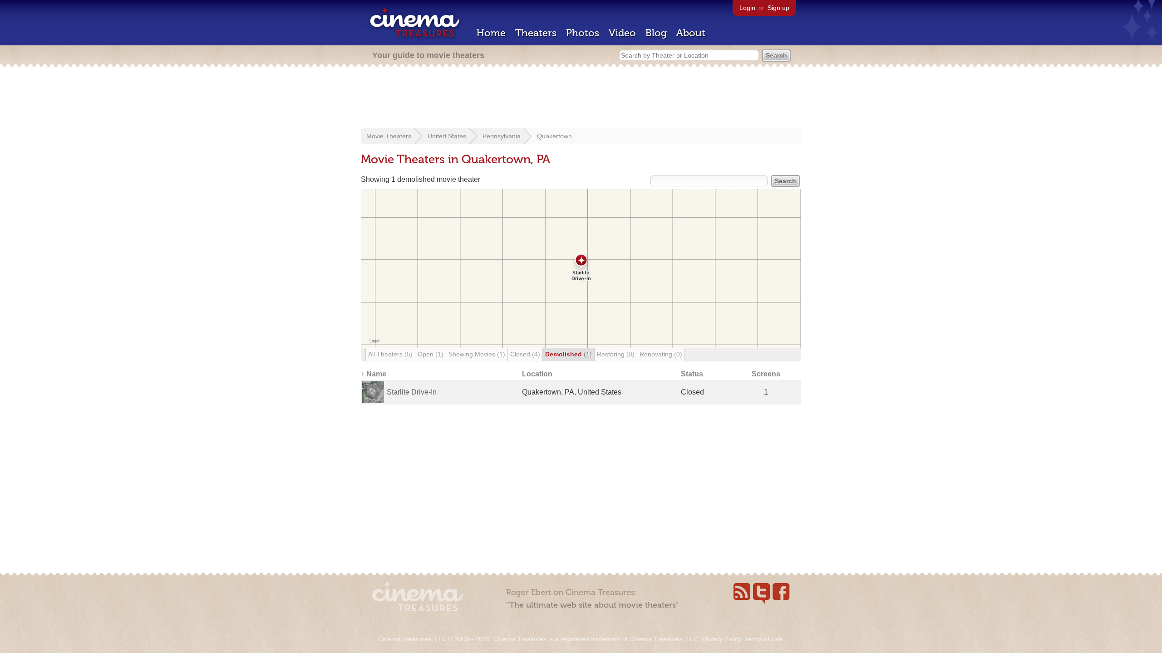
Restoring (616, 354)
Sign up (778, 7)
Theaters (535, 33)
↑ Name (373, 374)
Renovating (661, 354)
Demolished (568, 354)
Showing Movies (476, 354)
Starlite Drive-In (412, 392)
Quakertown (554, 136)
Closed (525, 354)
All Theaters (390, 354)
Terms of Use (763, 639)
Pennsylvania (502, 136)
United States (447, 136)
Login (747, 7)
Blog (656, 33)
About (690, 33)
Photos (582, 33)
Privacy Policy (721, 639)
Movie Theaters (388, 136)
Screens (766, 374)
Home (491, 33)
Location (537, 374)
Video (622, 33)
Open (430, 354)
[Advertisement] (581, 98)
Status (692, 374)
